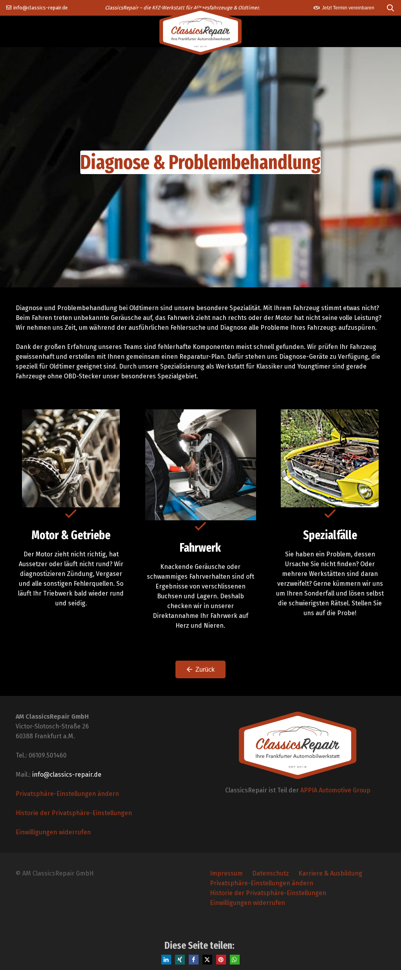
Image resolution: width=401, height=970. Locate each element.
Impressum (226, 873)
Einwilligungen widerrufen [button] (53, 832)
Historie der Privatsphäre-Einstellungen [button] (74, 813)
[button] (390, 7)
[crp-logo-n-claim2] (200, 31)
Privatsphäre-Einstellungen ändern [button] (67, 793)
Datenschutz (270, 873)
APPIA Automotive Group (335, 790)
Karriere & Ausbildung (330, 873)
